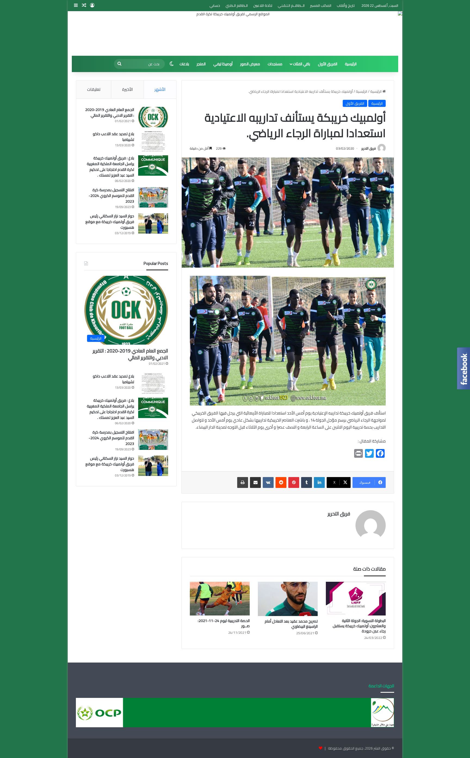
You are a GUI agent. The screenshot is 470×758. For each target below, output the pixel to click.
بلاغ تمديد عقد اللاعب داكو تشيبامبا (113, 136)
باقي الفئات (301, 63)
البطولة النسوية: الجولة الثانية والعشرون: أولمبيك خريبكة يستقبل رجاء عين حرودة (359, 626)
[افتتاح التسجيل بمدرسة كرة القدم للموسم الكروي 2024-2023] (153, 197)
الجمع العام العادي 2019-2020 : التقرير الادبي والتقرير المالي (109, 112)
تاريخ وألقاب (346, 5)
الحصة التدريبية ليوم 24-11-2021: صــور (224, 623)
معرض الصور (250, 63)
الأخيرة (127, 89)
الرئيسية (351, 63)
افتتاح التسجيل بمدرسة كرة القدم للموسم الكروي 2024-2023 (111, 195)
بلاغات (184, 63)
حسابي (214, 5)
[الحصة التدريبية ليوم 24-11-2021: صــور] (220, 598)
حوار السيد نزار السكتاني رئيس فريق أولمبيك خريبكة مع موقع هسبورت (109, 221)
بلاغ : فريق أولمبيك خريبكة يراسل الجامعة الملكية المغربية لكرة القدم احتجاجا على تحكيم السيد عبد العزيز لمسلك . (110, 166)
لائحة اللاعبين (262, 5)
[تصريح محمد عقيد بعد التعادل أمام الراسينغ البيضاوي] (288, 599)
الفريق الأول (327, 63)
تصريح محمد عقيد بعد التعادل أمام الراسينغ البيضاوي (291, 624)
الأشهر (159, 89)
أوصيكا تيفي (223, 63)
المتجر (201, 63)
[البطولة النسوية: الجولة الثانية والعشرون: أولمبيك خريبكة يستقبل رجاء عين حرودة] (356, 598)
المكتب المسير (320, 5)
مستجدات (275, 63)
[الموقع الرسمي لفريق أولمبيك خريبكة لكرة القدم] (235, 33)
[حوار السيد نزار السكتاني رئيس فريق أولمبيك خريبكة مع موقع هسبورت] (153, 223)
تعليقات (93, 89)
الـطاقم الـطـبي (236, 5)
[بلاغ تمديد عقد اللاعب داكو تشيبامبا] (153, 141)
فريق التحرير (368, 148)
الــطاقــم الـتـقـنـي (291, 5)
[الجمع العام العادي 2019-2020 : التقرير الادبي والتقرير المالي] (153, 117)
